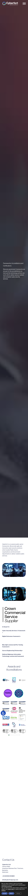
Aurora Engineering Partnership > (12, 650)
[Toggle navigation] (24, 3)
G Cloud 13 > (6, 627)
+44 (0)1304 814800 (8, 876)
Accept (4, 893)
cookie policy (11, 889)
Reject (11, 893)
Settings (18, 893)
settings (3, 890)
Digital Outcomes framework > (11, 636)
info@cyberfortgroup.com (10, 880)
